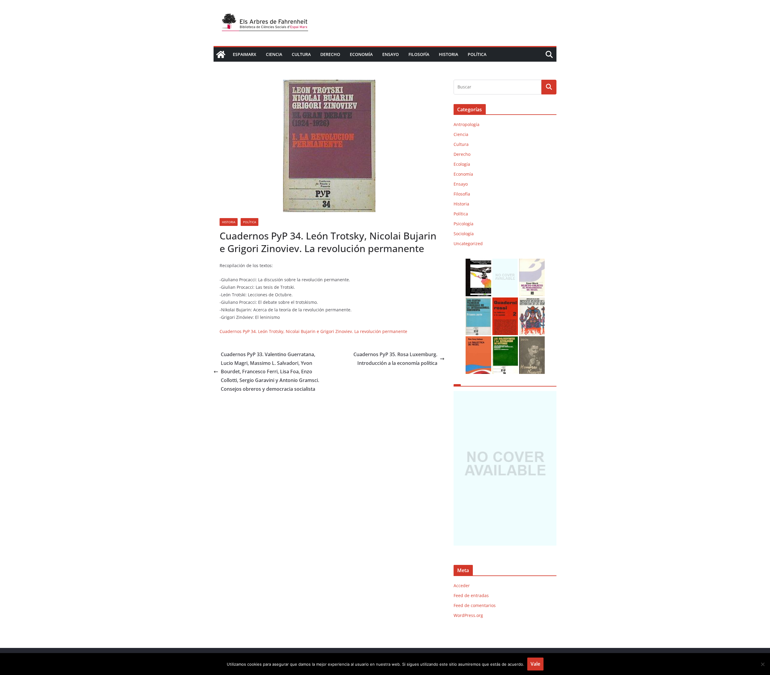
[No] (762, 664)
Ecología (462, 164)
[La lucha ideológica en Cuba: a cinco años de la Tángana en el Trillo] (505, 468)
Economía (361, 54)
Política (477, 54)
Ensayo (390, 54)
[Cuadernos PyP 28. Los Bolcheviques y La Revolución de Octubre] (505, 340)
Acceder (462, 585)
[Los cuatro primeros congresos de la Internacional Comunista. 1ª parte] (478, 301)
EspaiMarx (244, 54)
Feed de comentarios (475, 605)
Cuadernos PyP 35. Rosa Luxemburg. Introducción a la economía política (395, 358)
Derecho (330, 54)
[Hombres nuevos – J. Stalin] (532, 340)
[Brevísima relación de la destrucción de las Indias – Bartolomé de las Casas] (532, 301)
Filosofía (418, 54)
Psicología (463, 224)
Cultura (301, 54)
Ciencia (274, 54)
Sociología (464, 233)
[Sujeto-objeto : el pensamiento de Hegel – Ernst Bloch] (532, 262)
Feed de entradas (471, 595)
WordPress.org (468, 615)
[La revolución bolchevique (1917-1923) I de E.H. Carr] (505, 262)
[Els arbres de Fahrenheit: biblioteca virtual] (221, 54)
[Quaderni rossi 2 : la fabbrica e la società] (505, 301)
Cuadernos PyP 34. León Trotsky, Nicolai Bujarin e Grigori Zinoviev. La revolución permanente (313, 331)
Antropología (466, 124)
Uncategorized (468, 243)
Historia (448, 54)
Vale (535, 664)
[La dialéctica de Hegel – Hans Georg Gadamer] (478, 340)
